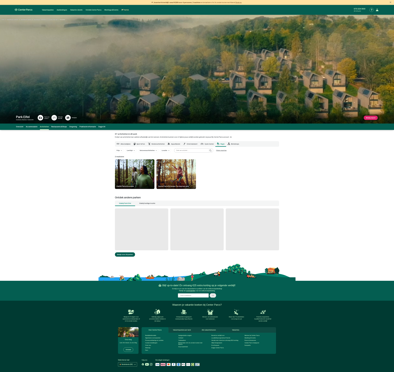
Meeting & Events (250, 338)
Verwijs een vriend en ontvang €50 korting (224, 340)
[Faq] (371, 10)
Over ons (148, 345)
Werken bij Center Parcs (252, 335)
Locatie (164, 150)
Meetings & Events (111, 10)
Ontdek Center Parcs (93, 10)
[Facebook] (143, 364)
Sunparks (248, 345)
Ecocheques (215, 345)
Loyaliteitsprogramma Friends (220, 338)
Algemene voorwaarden (152, 338)
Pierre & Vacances (250, 340)
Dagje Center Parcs (217, 347)
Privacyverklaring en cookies (154, 340)
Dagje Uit (101, 127)
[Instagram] (151, 364)
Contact (180, 338)
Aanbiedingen (62, 10)
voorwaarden (190, 291)
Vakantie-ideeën (76, 10)
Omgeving (73, 127)
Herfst (126, 10)
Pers (146, 350)
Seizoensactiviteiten (147, 150)
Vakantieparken (48, 10)
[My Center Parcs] (377, 10)
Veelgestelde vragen (185, 335)
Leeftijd (130, 150)
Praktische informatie (88, 127)
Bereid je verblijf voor (218, 335)
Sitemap (147, 347)
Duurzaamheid (183, 346)
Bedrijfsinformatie (150, 335)
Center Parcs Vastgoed (252, 343)
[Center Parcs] (23, 10)
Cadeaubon (182, 340)
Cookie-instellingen (151, 343)
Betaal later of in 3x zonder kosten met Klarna (190, 343)
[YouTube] (147, 364)
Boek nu (238, 2)
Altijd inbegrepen (216, 343)
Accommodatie (31, 127)
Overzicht (19, 127)
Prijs (118, 150)
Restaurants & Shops (59, 127)
